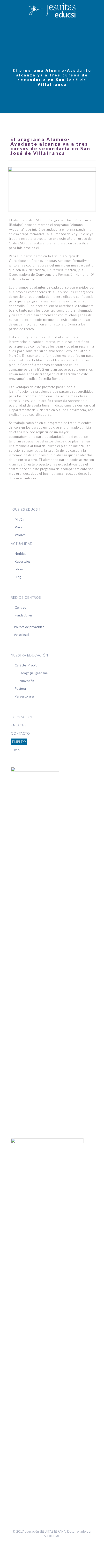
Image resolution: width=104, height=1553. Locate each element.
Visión (19, 527)
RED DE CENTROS (26, 597)
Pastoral (21, 688)
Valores (20, 535)
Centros (20, 607)
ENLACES (18, 725)
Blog (18, 577)
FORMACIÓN (21, 717)
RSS (17, 750)
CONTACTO (20, 733)
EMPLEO (19, 742)
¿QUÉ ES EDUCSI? (25, 509)
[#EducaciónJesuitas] (52, 9)
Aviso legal (21, 635)
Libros (19, 569)
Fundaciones (23, 615)
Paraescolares (25, 696)
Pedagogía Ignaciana (33, 673)
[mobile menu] (97, 10)
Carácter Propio (26, 665)
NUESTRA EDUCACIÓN (29, 655)
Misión (19, 519)
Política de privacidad (29, 627)
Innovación (26, 681)
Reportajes (22, 561)
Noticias (20, 554)
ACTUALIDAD (22, 544)
